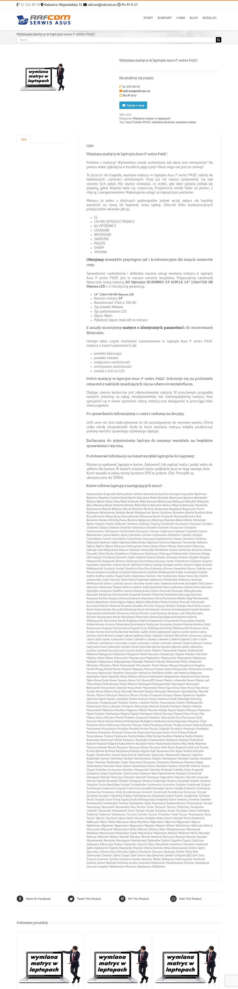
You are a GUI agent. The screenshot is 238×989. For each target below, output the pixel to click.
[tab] (24, 139)
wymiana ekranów (163, 122)
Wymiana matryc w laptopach (151, 118)
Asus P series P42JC (138, 122)
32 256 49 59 (29, 4)
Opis (24, 139)
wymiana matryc (186, 122)
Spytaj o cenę (135, 105)
